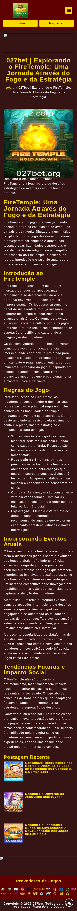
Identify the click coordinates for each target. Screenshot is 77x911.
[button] (69, 10)
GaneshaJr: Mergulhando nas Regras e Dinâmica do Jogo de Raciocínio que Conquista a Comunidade (48, 767)
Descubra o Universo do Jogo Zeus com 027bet (44, 795)
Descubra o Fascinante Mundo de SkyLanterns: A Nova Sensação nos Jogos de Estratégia (46, 829)
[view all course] (69, 902)
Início (10, 87)
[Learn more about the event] (38, 43)
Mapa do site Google (48, 906)
